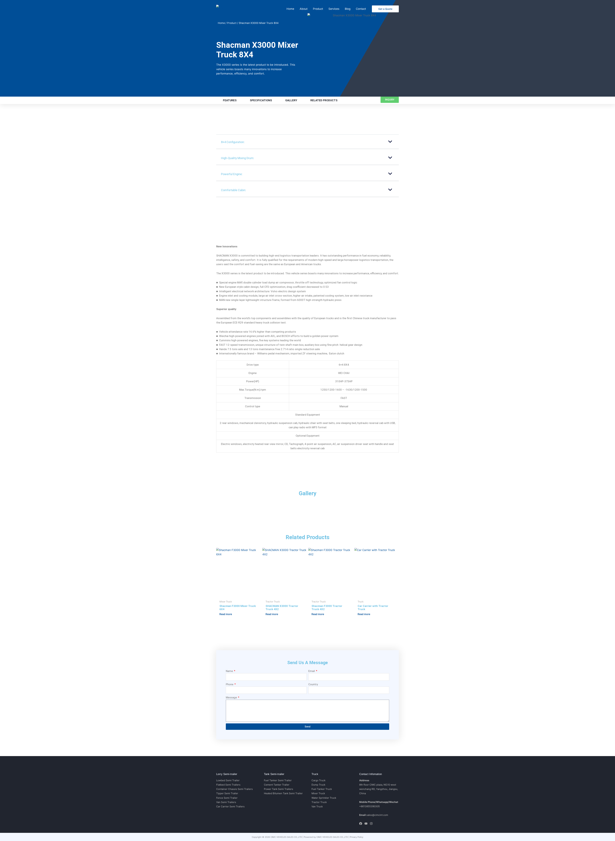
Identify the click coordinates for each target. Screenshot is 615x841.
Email (312, 671)
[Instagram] (371, 823)
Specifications (261, 100)
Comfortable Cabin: (233, 190)
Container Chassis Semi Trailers (234, 789)
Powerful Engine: (231, 174)
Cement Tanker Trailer (276, 784)
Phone (230, 684)
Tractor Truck (319, 802)
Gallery (291, 100)
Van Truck (317, 806)
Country (313, 684)
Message (232, 697)
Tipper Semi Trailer (227, 793)
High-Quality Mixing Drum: (237, 158)
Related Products (323, 100)
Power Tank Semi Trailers (278, 789)
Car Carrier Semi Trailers (230, 806)
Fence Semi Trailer (227, 797)
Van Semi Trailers (226, 802)
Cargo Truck (318, 780)
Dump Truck (318, 784)
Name (230, 671)
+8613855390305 (369, 806)
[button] (385, 8)
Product (232, 23)
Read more (225, 614)
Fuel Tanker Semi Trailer (278, 780)
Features (230, 100)
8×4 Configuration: (233, 142)
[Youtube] (366, 823)
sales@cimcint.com (377, 814)
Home (221, 23)
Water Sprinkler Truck (324, 797)
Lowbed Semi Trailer (228, 780)
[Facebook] (360, 823)
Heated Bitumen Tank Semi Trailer (283, 793)
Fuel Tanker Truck (322, 789)
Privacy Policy (356, 837)
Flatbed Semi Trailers (228, 784)
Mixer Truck (318, 793)
